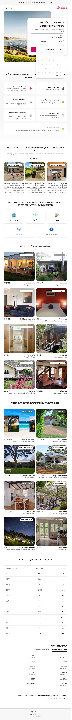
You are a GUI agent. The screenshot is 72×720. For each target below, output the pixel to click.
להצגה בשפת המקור (24, 2)
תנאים (32, 717)
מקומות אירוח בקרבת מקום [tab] (59, 650)
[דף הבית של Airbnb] (62, 8)
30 (61, 76)
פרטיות (38, 717)
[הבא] (30, 158)
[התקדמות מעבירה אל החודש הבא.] (38, 49)
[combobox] (47, 37)
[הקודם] (39, 158)
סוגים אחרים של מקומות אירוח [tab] (41, 650)
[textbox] (55, 44)
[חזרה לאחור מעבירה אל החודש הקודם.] (60, 49)
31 (57, 76)
